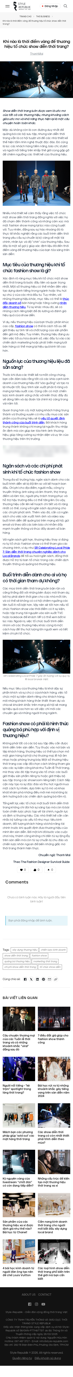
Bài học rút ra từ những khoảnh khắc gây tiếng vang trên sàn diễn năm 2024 (53, 1090)
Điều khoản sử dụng (48, 1358)
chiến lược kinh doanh (53, 949)
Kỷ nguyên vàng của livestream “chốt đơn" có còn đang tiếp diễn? (18, 1182)
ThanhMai (36, 54)
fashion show (24, 326)
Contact (44, 1295)
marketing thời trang (45, 961)
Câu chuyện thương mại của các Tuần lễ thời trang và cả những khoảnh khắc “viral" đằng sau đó (19, 1042)
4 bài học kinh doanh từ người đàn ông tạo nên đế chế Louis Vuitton (18, 1271)
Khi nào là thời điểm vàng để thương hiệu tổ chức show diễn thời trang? (34, 22)
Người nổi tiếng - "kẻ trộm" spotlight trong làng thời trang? (17, 1089)
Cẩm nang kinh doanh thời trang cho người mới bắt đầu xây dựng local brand (52, 1227)
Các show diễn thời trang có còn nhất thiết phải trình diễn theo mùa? (53, 1137)
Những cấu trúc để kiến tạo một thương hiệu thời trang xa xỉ (53, 1182)
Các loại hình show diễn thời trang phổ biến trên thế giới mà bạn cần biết (54, 1273)
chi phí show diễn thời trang (20, 967)
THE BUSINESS (43, 16)
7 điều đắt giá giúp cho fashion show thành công (53, 1038)
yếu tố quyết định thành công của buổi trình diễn (34, 421)
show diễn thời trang (16, 955)
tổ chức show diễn (50, 967)
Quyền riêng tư (22, 1358)
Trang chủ (25, 16)
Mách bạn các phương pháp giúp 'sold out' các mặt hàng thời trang (18, 1135)
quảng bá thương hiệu (17, 961)
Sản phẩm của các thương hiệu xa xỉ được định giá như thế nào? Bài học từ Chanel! (18, 1227)
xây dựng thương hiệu (24, 949)
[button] (7, 6)
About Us (28, 1295)
